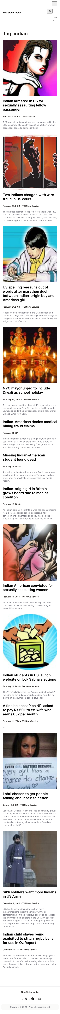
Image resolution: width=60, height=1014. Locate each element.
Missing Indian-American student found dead (24, 457)
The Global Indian (12, 12)
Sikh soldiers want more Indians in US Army (29, 894)
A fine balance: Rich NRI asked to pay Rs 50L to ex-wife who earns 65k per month (28, 710)
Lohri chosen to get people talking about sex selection (25, 796)
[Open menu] (54, 3)
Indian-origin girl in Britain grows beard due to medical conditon (26, 493)
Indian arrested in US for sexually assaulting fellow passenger (24, 105)
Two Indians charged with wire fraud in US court (28, 197)
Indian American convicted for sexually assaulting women (28, 587)
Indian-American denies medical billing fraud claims (30, 424)
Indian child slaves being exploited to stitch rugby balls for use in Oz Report (28, 938)
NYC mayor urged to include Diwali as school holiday (26, 390)
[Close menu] (50, 11)
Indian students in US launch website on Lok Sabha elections (29, 677)
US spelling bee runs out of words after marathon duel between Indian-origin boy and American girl (29, 293)
